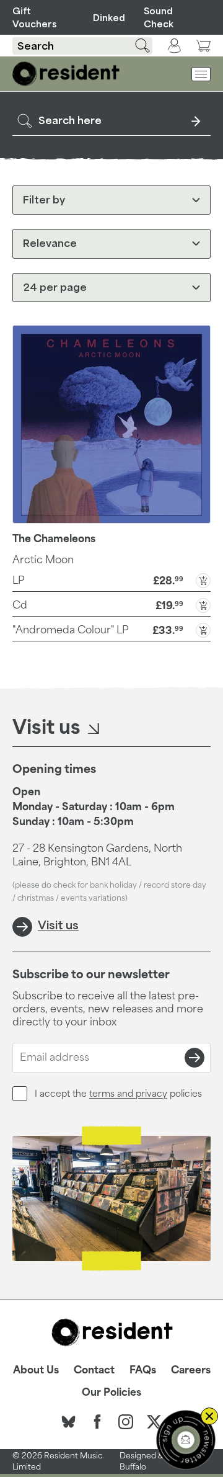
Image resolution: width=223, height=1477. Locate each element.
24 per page (55, 287)
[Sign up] (194, 1058)
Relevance (50, 243)
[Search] (135, 45)
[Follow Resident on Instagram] (125, 1421)
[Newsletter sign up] (186, 1440)
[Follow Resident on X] (154, 1421)
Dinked (107, 17)
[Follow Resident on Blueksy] (68, 1421)
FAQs (142, 1369)
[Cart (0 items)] (203, 45)
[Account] (174, 45)
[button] (111, 579)
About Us (36, 1369)
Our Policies (111, 1392)
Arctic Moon (43, 559)
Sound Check (158, 17)
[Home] (66, 73)
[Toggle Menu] (201, 74)
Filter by (44, 200)
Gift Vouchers (34, 17)
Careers (191, 1369)
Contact (94, 1369)
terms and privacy (128, 1093)
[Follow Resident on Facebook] (97, 1421)
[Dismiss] (209, 1416)
